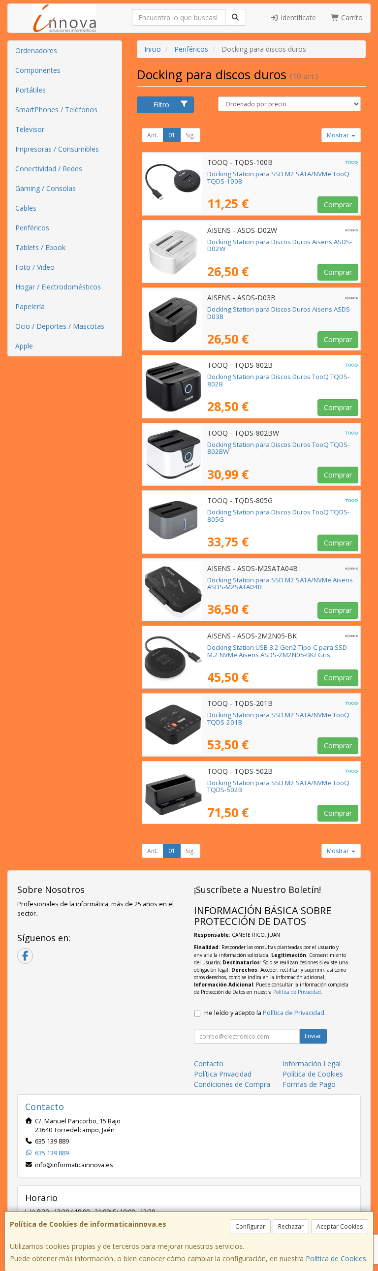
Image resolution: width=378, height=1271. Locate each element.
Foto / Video (35, 267)
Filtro (161, 104)
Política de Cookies (336, 1258)
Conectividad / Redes (48, 168)
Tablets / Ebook (40, 247)
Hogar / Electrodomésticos (58, 286)
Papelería (30, 306)
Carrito (351, 17)
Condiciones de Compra (232, 1084)
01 (171, 135)
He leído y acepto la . (265, 1013)
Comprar (338, 204)
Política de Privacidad (297, 991)
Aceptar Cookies (339, 1226)
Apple (24, 345)
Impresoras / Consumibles (57, 149)
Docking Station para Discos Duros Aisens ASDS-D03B (279, 313)
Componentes (38, 70)
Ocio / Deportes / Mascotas (59, 326)
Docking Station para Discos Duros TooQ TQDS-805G (278, 516)
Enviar (313, 1036)
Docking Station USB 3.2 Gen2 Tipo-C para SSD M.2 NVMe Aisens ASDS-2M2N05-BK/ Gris (277, 651)
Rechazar (291, 1226)
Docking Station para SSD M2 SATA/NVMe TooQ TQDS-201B (278, 718)
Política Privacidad (223, 1074)
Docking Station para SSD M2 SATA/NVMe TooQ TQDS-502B (278, 786)
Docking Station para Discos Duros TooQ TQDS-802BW (278, 448)
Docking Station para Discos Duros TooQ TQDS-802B (278, 380)
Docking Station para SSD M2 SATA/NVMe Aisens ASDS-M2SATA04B (280, 583)
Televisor (29, 129)
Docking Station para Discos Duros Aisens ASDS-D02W (279, 245)
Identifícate (297, 17)
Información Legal (312, 1063)
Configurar (250, 1226)
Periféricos (32, 227)
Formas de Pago (309, 1084)
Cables (25, 208)
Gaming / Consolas (45, 188)
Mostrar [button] (338, 135)
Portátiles (30, 90)
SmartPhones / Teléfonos (56, 109)
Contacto (208, 1063)
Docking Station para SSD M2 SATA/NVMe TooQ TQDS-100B (278, 177)
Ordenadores (36, 50)
